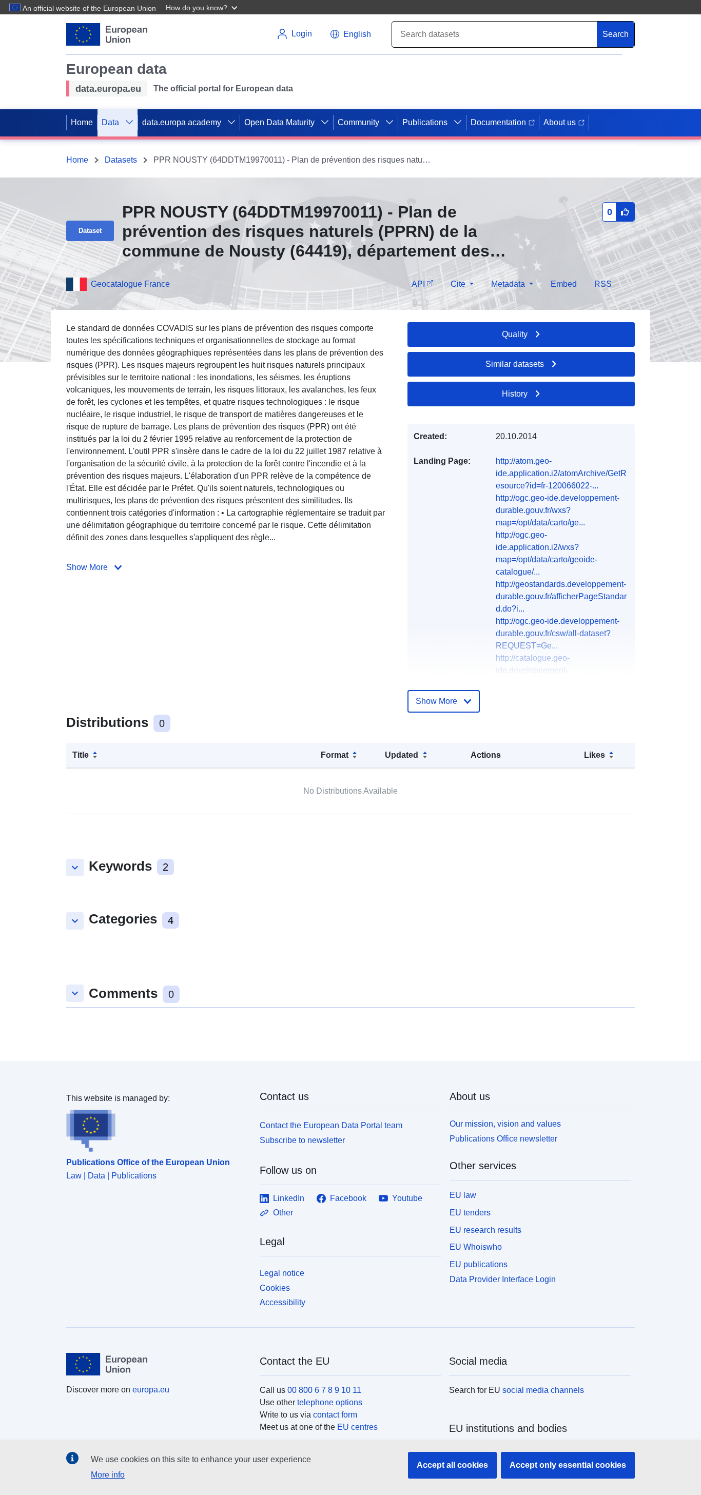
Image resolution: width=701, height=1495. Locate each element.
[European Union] (157, 1364)
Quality (515, 334)
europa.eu (150, 1389)
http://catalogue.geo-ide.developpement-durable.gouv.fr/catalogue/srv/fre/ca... (562, 670)
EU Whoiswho (476, 1247)
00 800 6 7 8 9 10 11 (324, 1390)
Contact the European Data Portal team (331, 1125)
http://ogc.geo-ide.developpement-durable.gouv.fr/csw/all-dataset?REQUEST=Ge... (557, 633)
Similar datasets (514, 364)
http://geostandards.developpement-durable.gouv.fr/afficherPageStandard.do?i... (561, 596)
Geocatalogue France (130, 284)
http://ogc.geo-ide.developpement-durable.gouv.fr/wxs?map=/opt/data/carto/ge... (557, 510)
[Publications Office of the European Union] (156, 1128)
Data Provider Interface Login (503, 1279)
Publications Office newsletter (503, 1138)
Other (283, 1212)
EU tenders (470, 1212)
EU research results (485, 1230)
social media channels (543, 1390)
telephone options (329, 1402)
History (515, 393)
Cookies (275, 1288)
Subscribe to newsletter (302, 1140)
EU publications (479, 1264)
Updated (401, 755)
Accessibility (282, 1302)
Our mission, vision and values (505, 1123)
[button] (202, 7)
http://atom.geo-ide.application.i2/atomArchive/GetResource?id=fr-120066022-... (561, 473)
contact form (335, 1414)
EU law (463, 1195)
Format (334, 755)
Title (80, 755)
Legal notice (282, 1273)
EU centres (357, 1427)
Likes (594, 755)
